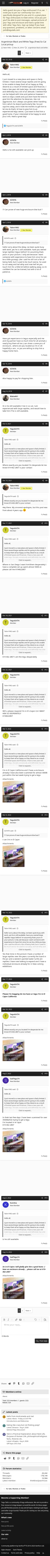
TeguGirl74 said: (10, 496)
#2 (46, 135)
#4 (46, 222)
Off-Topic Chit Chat (14, 1443)
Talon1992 (7, 47)
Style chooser (6, 1550)
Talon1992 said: (10, 439)
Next (27, 53)
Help (38, 1553)
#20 (46, 1252)
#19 (46, 1198)
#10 (46, 523)
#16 (46, 979)
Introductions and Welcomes (18, 1421)
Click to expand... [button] (25, 461)
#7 (46, 391)
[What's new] (42, 3)
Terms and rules (17, 1553)
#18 (46, 1073)
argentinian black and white (38, 48)
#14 (46, 815)
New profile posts (7, 1526)
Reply (45, 121)
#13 (46, 729)
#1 (46, 60)
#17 (46, 1009)
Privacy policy (29, 1553)
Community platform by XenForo (22, 1546)
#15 (46, 913)
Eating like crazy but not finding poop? (23, 1425)
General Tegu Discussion (16, 1430)
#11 (46, 615)
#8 (46, 424)
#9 (46, 480)
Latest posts (12, 1412)
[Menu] (3, 3)
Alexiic (5, 1396)
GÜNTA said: (9, 238)
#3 (46, 195)
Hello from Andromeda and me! (20, 1416)
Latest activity (6, 1530)
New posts (5, 1522)
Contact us (5, 1553)
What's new (6, 1517)
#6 (46, 364)
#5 (46, 324)
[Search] (47, 3)
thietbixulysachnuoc (38, 1480)
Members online (13, 1391)
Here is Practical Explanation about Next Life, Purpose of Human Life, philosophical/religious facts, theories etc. (27, 1436)
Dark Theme (17, 1550)
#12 (46, 670)
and (14, 126)
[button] (4, 1320)
